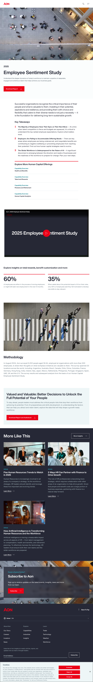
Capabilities (27, 630)
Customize (69, 667)
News (5, 642)
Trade (45, 630)
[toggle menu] (88, 4)
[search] (83, 3)
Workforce (46, 642)
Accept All (69, 677)
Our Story (7, 630)
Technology (47, 634)
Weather (46, 638)
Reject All (69, 672)
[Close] (90, 672)
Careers (6, 634)
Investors (7, 638)
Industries (26, 634)
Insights (26, 638)
